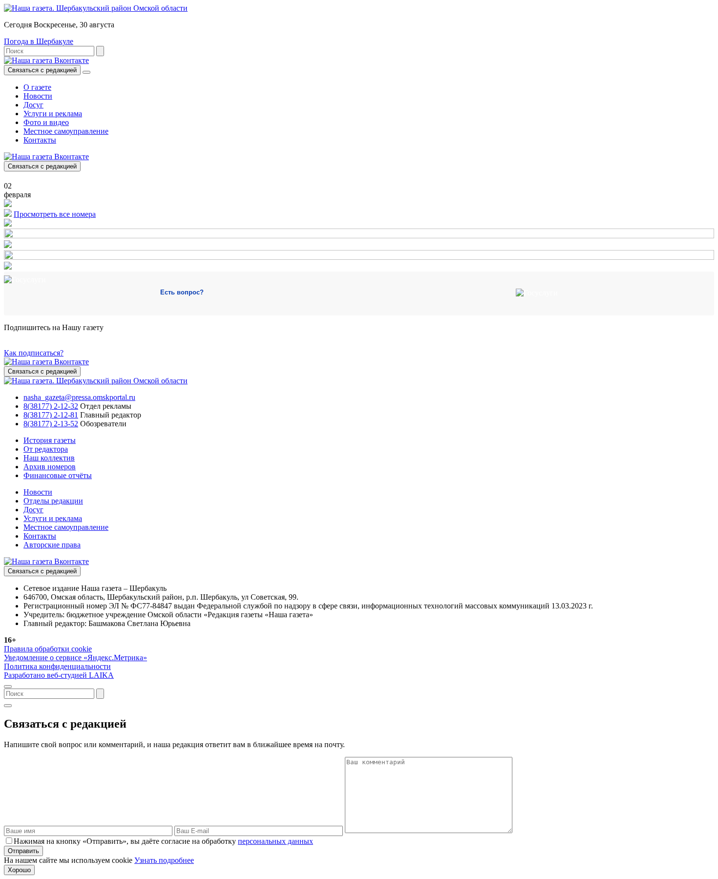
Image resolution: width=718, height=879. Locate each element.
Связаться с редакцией (42, 70)
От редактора (45, 449)
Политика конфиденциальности (57, 666)
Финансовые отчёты (57, 475)
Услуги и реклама (52, 113)
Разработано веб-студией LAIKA (59, 675)
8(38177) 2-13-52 (50, 423)
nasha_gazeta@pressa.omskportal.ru (79, 397)
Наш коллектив (49, 458)
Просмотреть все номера (55, 214)
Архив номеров (49, 466)
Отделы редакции (53, 501)
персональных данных (275, 841)
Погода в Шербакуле (38, 41)
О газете (37, 87)
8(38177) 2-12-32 (50, 406)
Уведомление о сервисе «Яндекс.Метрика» (75, 657)
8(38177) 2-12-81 (50, 415)
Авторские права (52, 545)
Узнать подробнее (164, 860)
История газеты (49, 440)
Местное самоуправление (65, 131)
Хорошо (19, 870)
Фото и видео (46, 122)
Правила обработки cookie (48, 649)
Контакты (39, 140)
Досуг (33, 105)
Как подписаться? (33, 353)
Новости (37, 96)
